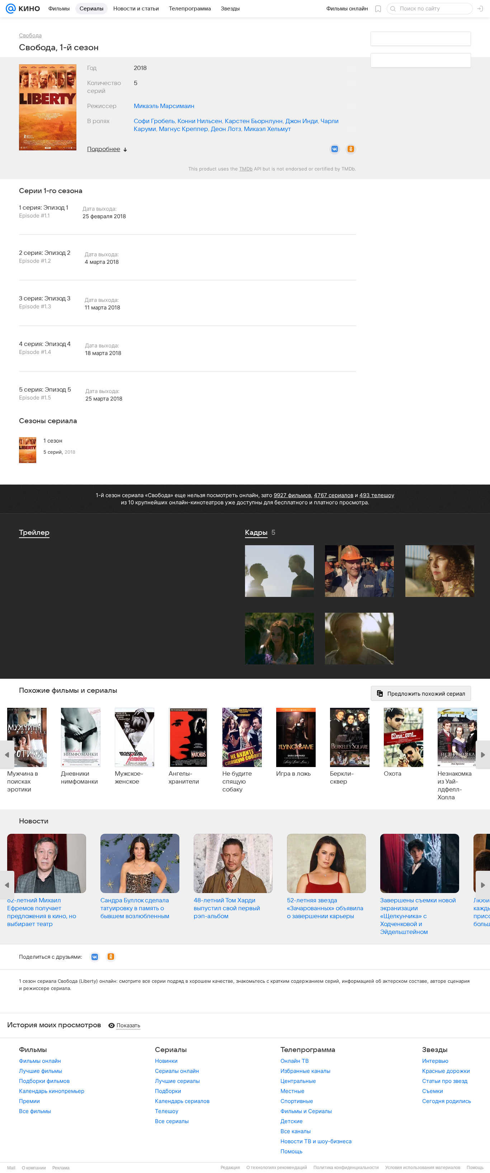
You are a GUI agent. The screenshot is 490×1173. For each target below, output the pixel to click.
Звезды (435, 1050)
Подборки (168, 1091)
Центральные (298, 1081)
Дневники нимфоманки (79, 778)
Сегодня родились (446, 1101)
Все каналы (296, 1131)
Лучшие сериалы (177, 1081)
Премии (29, 1101)
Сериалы (171, 1050)
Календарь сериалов (182, 1101)
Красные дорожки (446, 1070)
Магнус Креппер (183, 129)
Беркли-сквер (342, 778)
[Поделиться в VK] (334, 149)
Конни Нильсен (200, 121)
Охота (392, 774)
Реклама (61, 1167)
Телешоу (166, 1111)
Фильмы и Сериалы (306, 1111)
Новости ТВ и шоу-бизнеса (316, 1141)
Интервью (435, 1060)
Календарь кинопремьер (51, 1091)
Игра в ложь (293, 774)
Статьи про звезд (444, 1081)
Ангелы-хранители (184, 778)
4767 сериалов (333, 495)
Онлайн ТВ (295, 1060)
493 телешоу (376, 495)
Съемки (432, 1091)
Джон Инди (302, 121)
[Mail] (11, 8)
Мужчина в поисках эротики (22, 782)
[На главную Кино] (28, 8)
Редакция (230, 1167)
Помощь (291, 1151)
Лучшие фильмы (40, 1070)
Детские (292, 1121)
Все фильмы (35, 1111)
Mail (11, 1167)
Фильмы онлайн (40, 1060)
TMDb (246, 169)
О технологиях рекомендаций (276, 1167)
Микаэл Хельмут (267, 129)
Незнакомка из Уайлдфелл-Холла (455, 786)
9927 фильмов (292, 495)
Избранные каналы (305, 1070)
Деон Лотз (226, 129)
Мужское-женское (129, 778)
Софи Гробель (154, 121)
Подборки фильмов (44, 1081)
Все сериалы (172, 1121)
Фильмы (33, 1050)
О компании (34, 1167)
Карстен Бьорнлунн (254, 121)
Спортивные (297, 1101)
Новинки (166, 1060)
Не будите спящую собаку (237, 782)
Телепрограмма (308, 1050)
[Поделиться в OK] (350, 149)
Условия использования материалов (422, 1167)
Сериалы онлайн (177, 1070)
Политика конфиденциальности (346, 1167)
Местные (293, 1091)
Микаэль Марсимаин (164, 106)
